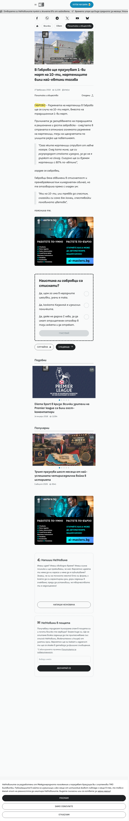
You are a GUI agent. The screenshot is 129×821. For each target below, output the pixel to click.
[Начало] (41, 5)
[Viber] (47, 18)
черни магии (104, 791)
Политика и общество (79, 26)
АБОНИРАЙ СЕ (64, 668)
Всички (47, 26)
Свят (59, 26)
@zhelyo (66, 90)
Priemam (64, 798)
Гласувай (64, 333)
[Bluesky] (87, 18)
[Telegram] (57, 18)
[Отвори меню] (36, 5)
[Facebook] (37, 18)
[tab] (59, 400)
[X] (67, 18)
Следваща (64, 347)
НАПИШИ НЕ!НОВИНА (64, 604)
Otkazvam (64, 814)
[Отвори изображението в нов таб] (64, 47)
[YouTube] (77, 18)
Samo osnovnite (64, 806)
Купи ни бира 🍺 (82, 4)
